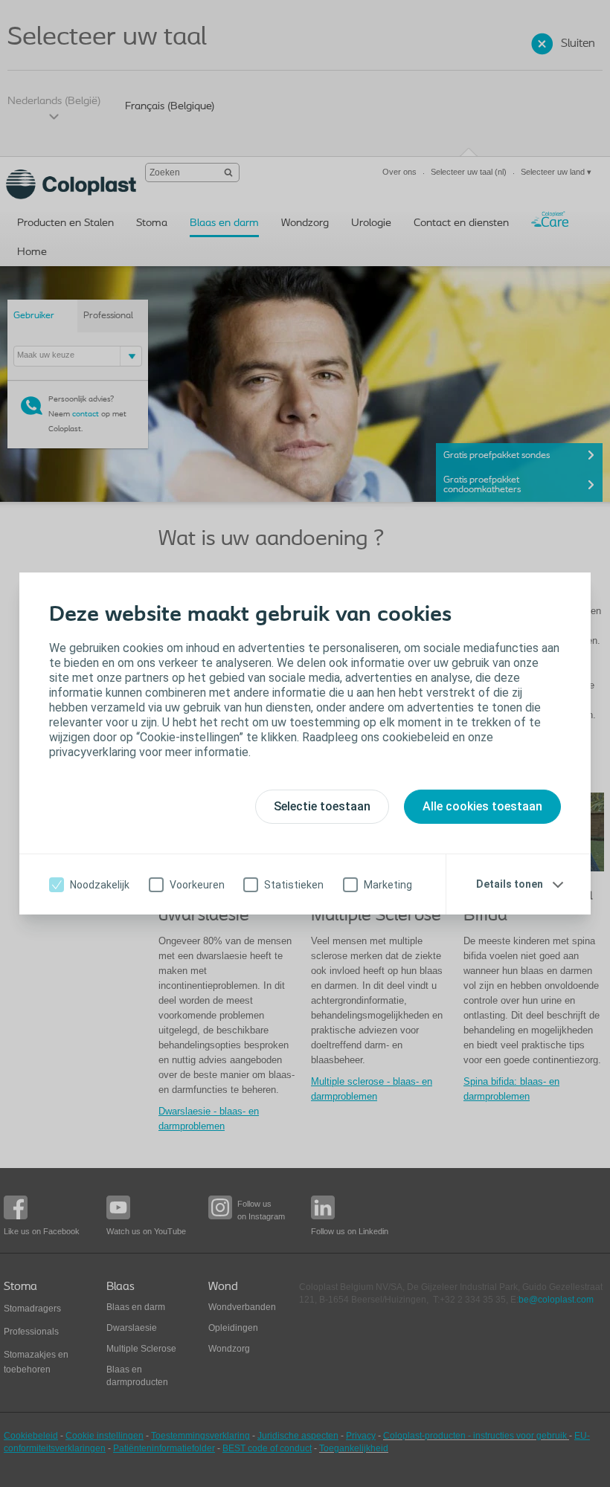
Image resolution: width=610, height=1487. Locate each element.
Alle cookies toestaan (482, 806)
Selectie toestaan (322, 806)
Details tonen (509, 884)
